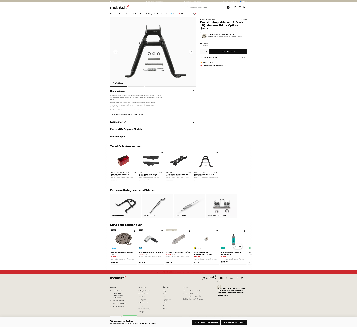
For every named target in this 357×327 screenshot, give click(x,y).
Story (164, 291)
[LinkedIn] (242, 278)
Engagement (167, 300)
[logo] (119, 7)
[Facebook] (226, 278)
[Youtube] (221, 278)
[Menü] (121, 317)
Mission (165, 309)
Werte (164, 294)
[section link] (191, 14)
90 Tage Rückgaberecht (230, 1)
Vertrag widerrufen (144, 306)
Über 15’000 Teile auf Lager (156, 1)
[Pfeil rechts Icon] (191, 52)
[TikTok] (237, 278)
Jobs (164, 303)
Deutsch (244, 1)
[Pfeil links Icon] (115, 52)
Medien (165, 306)
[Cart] (244, 7)
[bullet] (118, 86)
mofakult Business (143, 294)
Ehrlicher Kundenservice (193, 1)
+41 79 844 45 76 (118, 306)
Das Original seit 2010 (118, 1)
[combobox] (204, 51)
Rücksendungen (143, 303)
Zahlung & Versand (144, 291)
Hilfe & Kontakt (142, 297)
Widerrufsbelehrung (144, 309)
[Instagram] (231, 278)
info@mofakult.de (118, 301)
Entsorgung (141, 312)
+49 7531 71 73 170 (119, 304)
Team (164, 297)
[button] (153, 91)
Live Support (142, 300)
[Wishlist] (239, 7)
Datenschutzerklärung (148, 323)
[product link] (123, 166)
